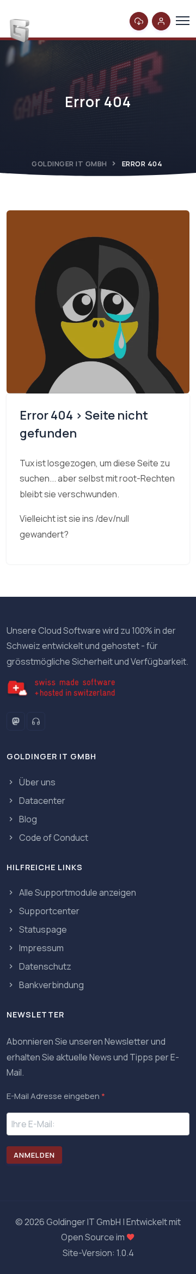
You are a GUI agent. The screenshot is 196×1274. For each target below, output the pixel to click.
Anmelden (34, 1155)
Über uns (36, 782)
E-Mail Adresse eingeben (56, 1096)
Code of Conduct (52, 838)
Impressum (40, 948)
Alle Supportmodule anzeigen (76, 892)
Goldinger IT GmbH (69, 163)
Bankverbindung (50, 985)
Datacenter (41, 801)
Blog (27, 819)
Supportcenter (48, 911)
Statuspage (42, 929)
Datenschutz (44, 966)
